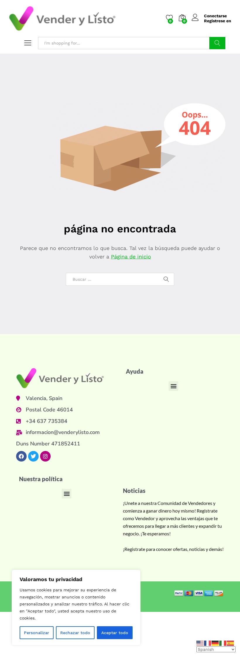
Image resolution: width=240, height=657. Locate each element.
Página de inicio (131, 256)
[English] (200, 642)
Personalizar (36, 632)
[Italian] (223, 642)
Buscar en (217, 43)
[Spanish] (230, 642)
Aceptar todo (114, 632)
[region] (76, 607)
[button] (173, 386)
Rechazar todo (75, 632)
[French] (208, 642)
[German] (215, 642)
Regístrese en (217, 20)
